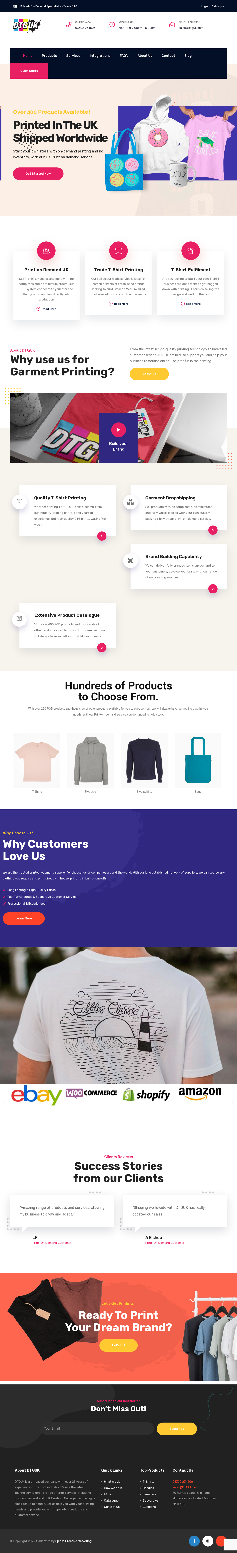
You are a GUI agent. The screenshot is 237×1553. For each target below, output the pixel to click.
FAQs (107, 1494)
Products (49, 56)
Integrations (100, 56)
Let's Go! (118, 1345)
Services (73, 56)
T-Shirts (148, 1481)
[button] (4, 1102)
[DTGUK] (27, 25)
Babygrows (150, 1500)
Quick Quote (29, 71)
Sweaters (149, 1494)
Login (204, 6)
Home (28, 56)
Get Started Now (38, 173)
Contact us (112, 1507)
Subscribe (176, 1429)
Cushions (149, 1507)
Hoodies (148, 1488)
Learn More (24, 918)
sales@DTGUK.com (185, 1487)
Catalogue (218, 6)
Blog (188, 56)
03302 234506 (85, 28)
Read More (48, 309)
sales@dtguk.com (191, 28)
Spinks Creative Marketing (73, 1541)
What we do (112, 1481)
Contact (168, 56)
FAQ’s (124, 56)
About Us (145, 56)
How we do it (113, 1488)
